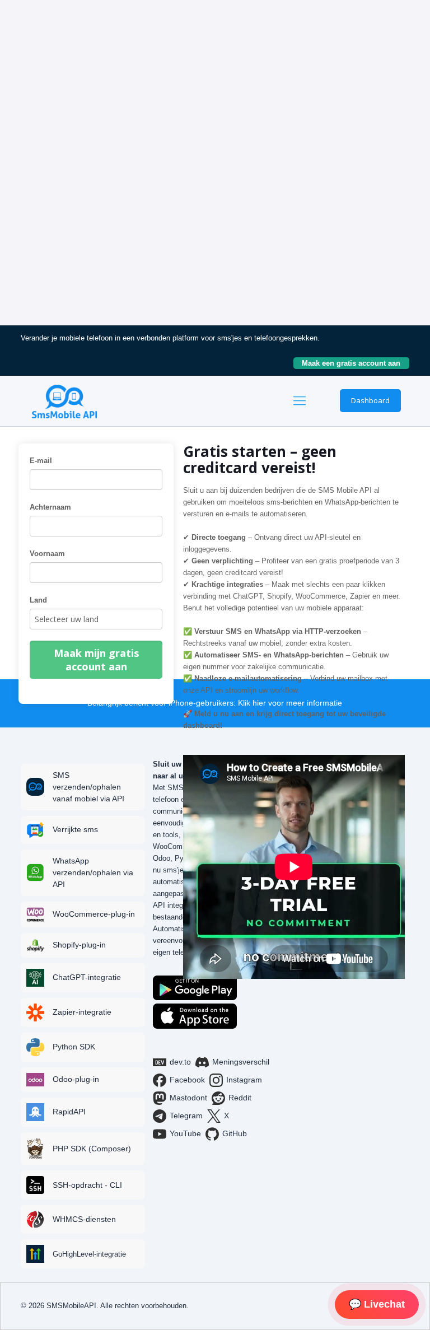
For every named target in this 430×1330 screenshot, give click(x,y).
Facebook (187, 1079)
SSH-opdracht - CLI (87, 1184)
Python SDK (74, 1046)
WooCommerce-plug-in (94, 913)
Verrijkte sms (75, 829)
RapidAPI (69, 1111)
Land (38, 600)
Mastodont (188, 1097)
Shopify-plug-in (79, 944)
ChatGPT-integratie (87, 977)
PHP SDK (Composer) (92, 1148)
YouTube (185, 1133)
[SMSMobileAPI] (64, 401)
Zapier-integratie (82, 1011)
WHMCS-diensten (84, 1219)
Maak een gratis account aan (355, 363)
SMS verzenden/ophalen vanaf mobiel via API (88, 787)
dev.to (180, 1061)
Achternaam (50, 507)
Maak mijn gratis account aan (96, 659)
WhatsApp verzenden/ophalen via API (93, 872)
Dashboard (370, 400)
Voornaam (47, 553)
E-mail (41, 460)
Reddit (239, 1097)
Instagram (244, 1079)
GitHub (234, 1133)
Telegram (186, 1115)
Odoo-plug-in (76, 1079)
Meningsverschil (240, 1061)
